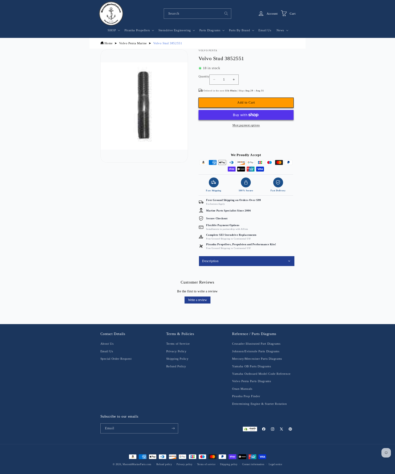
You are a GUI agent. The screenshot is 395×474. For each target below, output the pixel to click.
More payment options (246, 125)
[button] (113, 30)
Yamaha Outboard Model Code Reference (261, 373)
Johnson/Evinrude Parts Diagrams (256, 351)
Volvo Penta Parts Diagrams (251, 381)
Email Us (106, 351)
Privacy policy (185, 464)
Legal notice (275, 464)
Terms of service (206, 464)
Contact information (253, 464)
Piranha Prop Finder (246, 396)
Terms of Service (178, 343)
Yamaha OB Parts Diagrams (251, 366)
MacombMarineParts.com (137, 464)
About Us (107, 343)
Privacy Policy (176, 351)
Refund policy (164, 464)
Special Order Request (116, 358)
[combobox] (197, 13)
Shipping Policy (177, 358)
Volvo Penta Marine (133, 43)
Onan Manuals (242, 388)
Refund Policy (176, 366)
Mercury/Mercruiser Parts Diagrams (257, 358)
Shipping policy (229, 464)
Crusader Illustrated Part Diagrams (256, 343)
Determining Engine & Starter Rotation (259, 403)
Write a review (197, 300)
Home (109, 43)
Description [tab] (210, 261)
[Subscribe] (173, 428)
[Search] (226, 13)
